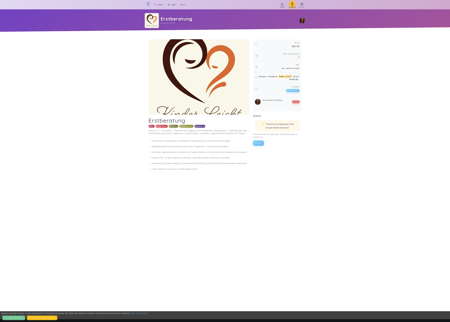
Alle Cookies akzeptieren (13, 318)
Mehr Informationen (139, 313)
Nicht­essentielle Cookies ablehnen (42, 318)
